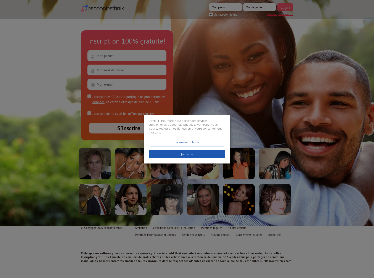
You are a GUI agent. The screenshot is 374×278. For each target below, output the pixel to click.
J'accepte (187, 154)
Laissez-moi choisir (187, 142)
